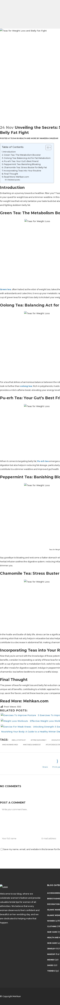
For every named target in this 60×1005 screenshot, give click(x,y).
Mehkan (17, 996)
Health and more (27, 138)
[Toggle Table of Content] (47, 147)
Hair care (52, 932)
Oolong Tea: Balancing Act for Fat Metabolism (27, 158)
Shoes (50, 965)
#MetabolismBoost (32, 745)
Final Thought (11, 174)
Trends (51, 971)
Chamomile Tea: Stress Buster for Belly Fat (25, 167)
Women (51, 921)
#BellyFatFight (19, 740)
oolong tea (26, 386)
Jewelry (51, 949)
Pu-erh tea (43, 461)
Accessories (53, 893)
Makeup (51, 954)
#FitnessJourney (38, 740)
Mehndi (50, 960)
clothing (51, 926)
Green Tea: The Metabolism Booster (22, 155)
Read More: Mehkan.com (16, 177)
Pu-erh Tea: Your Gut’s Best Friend (21, 161)
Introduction (9, 152)
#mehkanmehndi (10, 745)
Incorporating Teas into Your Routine (22, 170)
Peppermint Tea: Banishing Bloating (22, 164)
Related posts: (14, 180)
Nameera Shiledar (49, 138)
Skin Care (52, 943)
